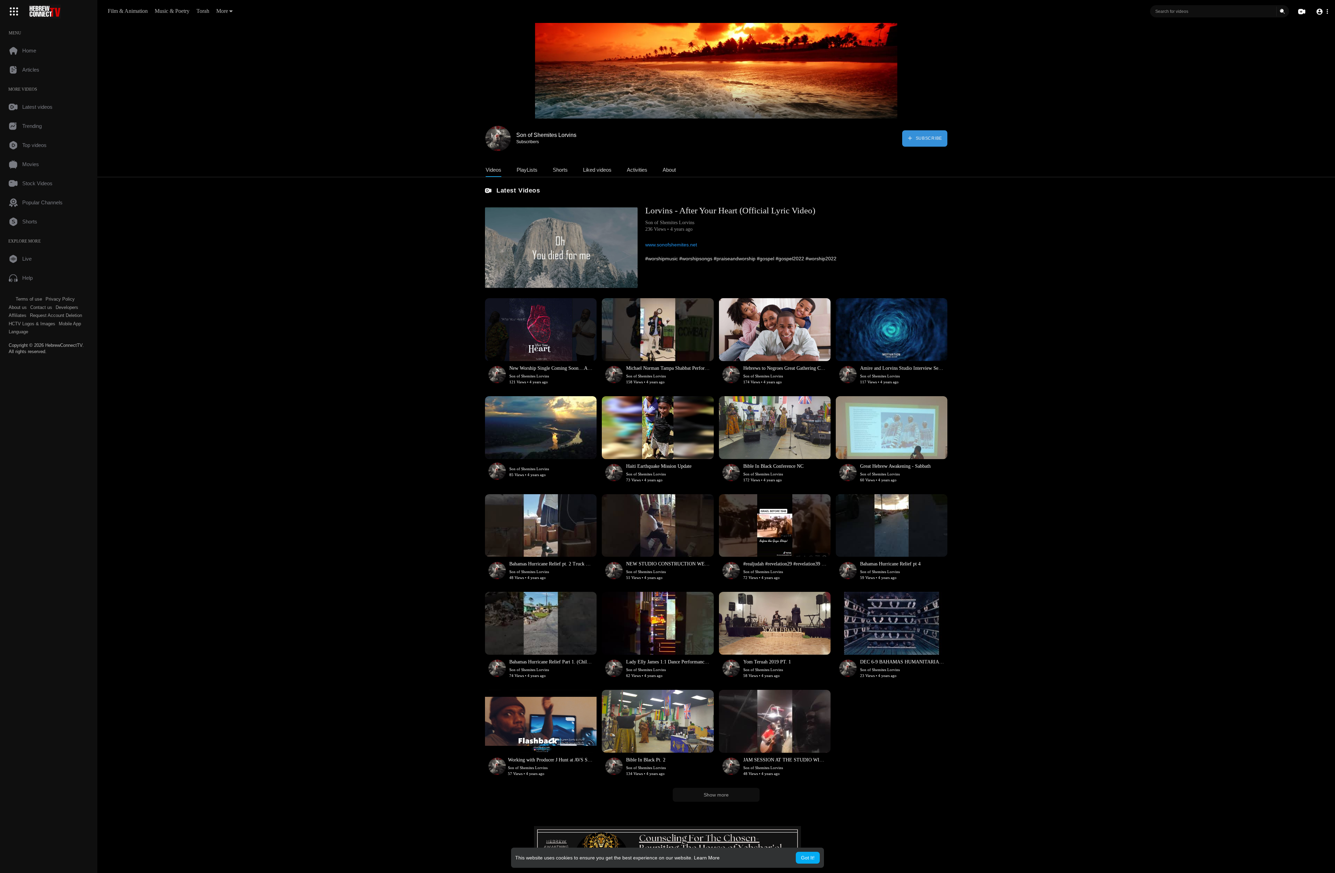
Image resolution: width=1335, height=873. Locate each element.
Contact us (41, 307)
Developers (67, 307)
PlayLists (527, 170)
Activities (637, 170)
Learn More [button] (707, 857)
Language (18, 331)
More (222, 11)
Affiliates (17, 315)
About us (18, 307)
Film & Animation (128, 11)
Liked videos (597, 170)
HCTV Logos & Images (32, 323)
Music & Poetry (172, 11)
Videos (493, 170)
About (669, 170)
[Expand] (14, 11)
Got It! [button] (808, 857)
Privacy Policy (60, 299)
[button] (1322, 11)
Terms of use (29, 299)
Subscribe (928, 138)
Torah (202, 11)
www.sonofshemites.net (671, 244)
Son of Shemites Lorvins (546, 135)
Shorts (560, 170)
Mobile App (70, 323)
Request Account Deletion (56, 315)
